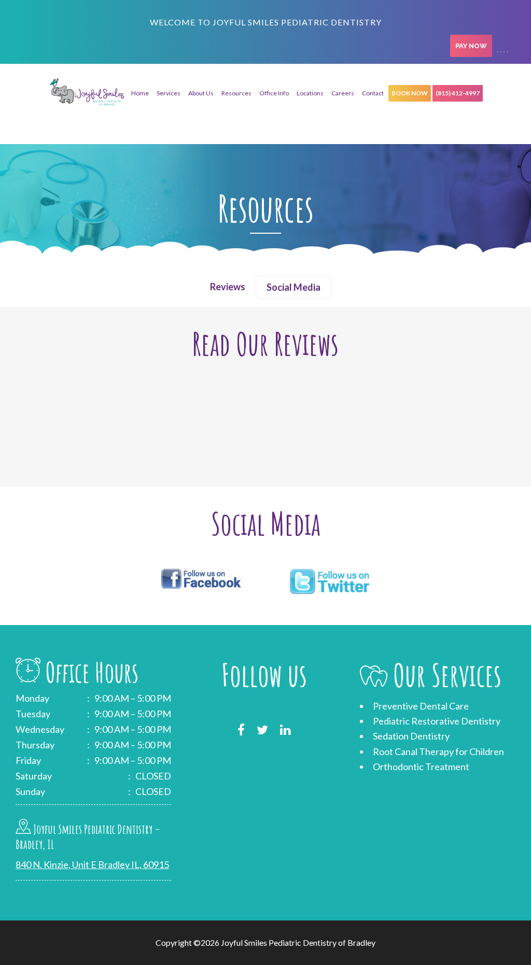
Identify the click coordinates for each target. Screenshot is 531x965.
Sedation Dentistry (411, 736)
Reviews (227, 286)
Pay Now (471, 46)
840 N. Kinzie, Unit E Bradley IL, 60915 (92, 864)
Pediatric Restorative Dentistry (436, 721)
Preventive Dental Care (421, 706)
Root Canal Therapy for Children (438, 751)
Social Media (293, 287)
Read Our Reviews (265, 343)
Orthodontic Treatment (421, 766)
